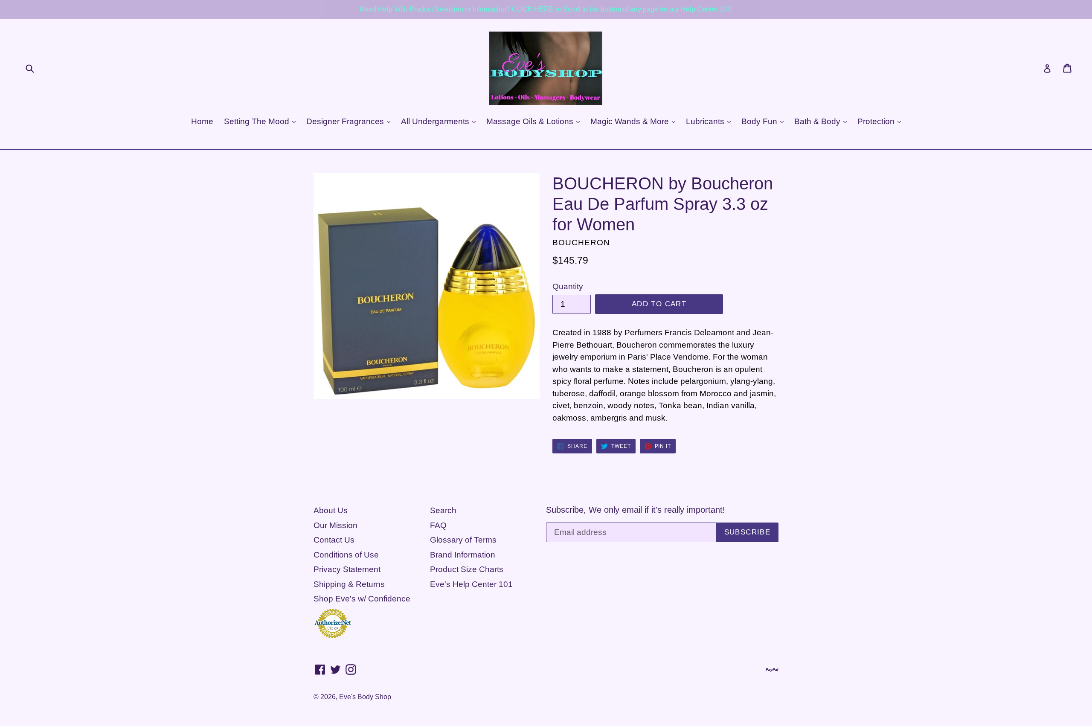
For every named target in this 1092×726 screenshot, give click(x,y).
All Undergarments (436, 121)
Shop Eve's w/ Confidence (362, 598)
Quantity (567, 286)
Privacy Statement (347, 569)
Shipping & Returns (349, 584)
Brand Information (462, 554)
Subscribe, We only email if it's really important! (635, 509)
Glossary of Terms (463, 539)
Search (443, 510)
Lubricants (706, 121)
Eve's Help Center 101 (471, 584)
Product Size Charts (466, 569)
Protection (877, 121)
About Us (331, 510)
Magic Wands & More (630, 121)
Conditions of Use (346, 554)
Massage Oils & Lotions (530, 121)
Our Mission (335, 525)
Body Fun (760, 121)
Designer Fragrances (346, 121)
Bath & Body (818, 121)
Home (202, 121)
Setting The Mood (257, 121)
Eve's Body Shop (365, 696)
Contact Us (334, 539)
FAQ (438, 525)
